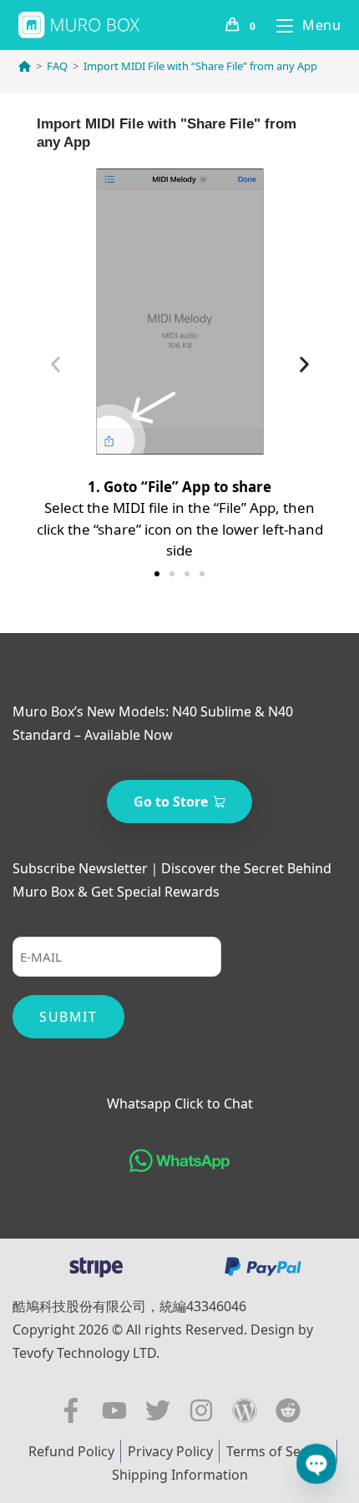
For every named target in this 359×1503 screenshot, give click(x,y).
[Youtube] (114, 1410)
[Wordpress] (244, 1410)
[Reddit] (288, 1410)
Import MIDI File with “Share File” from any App (200, 65)
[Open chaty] (316, 1463)
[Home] (24, 65)
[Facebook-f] (70, 1410)
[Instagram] (201, 1410)
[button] (55, 364)
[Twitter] (157, 1410)
